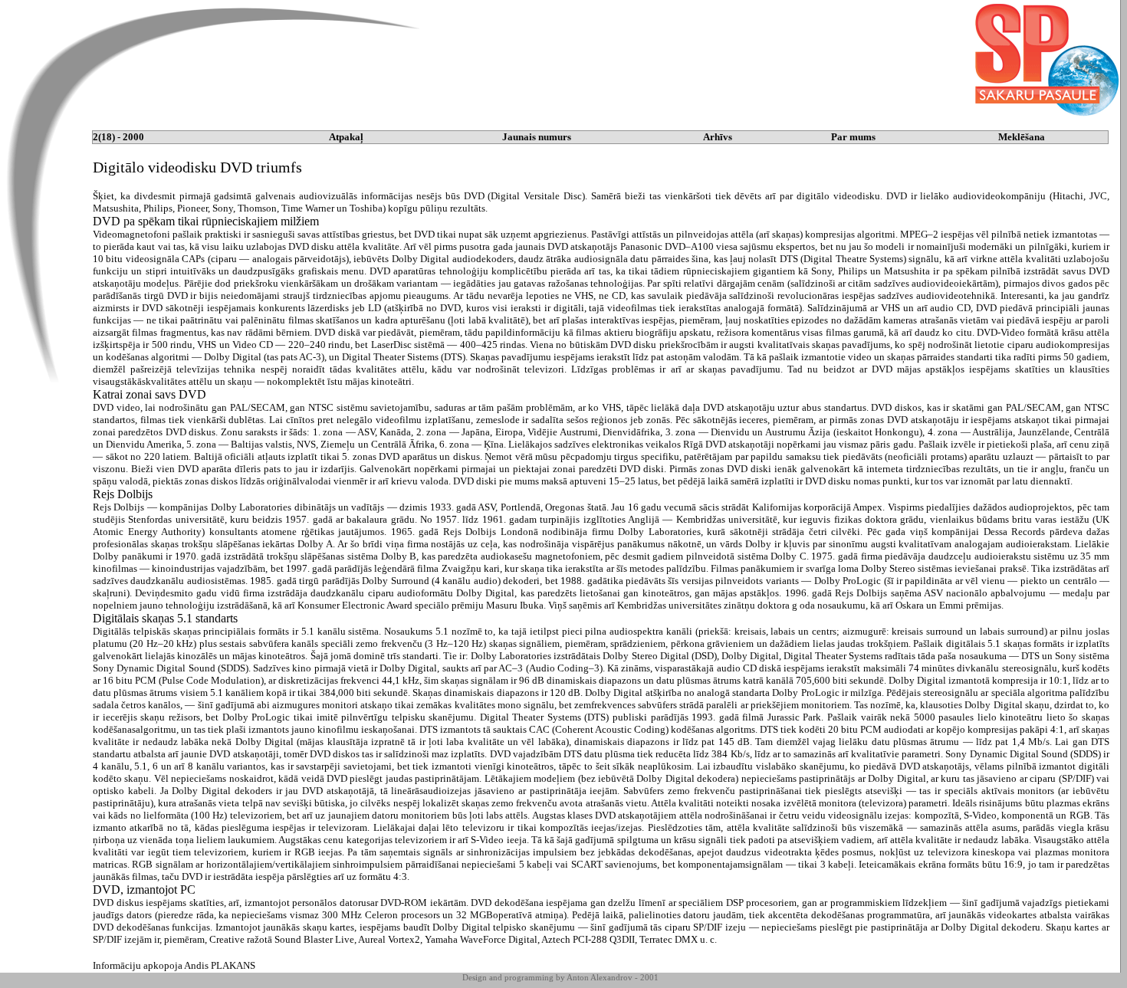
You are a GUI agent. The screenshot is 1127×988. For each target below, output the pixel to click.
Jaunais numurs (536, 137)
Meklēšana (1021, 137)
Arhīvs (717, 137)
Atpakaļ (346, 137)
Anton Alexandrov (599, 977)
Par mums (853, 137)
